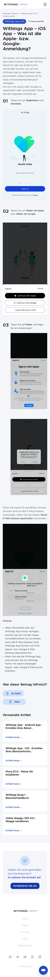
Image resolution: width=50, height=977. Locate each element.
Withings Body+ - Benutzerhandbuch (17, 796)
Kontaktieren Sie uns (25, 886)
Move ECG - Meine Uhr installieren (19, 773)
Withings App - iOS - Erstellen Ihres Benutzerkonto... (24, 750)
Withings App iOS (28, 13)
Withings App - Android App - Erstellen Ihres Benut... (24, 726)
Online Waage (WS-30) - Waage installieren (21, 820)
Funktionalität (9, 16)
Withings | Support (10, 13)
